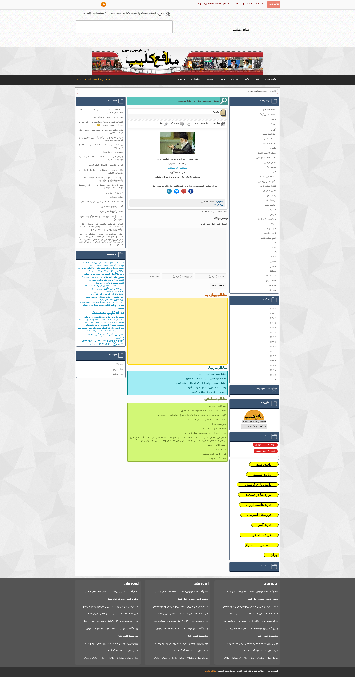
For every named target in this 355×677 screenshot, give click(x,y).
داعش (98, 283)
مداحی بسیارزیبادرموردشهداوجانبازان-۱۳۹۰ (203, 433)
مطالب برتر (271, 280)
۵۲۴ (273, 119)
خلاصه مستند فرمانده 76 (113, 283)
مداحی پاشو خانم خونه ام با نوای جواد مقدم (103, 307)
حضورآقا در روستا (217, 445)
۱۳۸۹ (273, 375)
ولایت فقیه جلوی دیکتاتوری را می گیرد (207, 387)
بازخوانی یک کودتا (116, 271)
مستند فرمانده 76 (116, 320)
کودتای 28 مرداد (116, 338)
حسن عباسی (270, 162)
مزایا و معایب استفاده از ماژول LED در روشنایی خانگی (101, 171)
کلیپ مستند (92, 334)
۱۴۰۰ (273, 327)
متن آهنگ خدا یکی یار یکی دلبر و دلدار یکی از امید (252, 614)
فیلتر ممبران (116, 197)
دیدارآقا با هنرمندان (216, 458)
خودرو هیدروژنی (114, 192)
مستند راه (271, 276)
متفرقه (272, 257)
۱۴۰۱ (273, 323)
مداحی (234, 79)
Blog (273, 124)
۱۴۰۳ (273, 313)
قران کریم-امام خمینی (214, 454)
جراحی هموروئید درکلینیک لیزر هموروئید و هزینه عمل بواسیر (101, 138)
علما (274, 247)
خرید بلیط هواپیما (259, 535)
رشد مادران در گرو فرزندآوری (107, 294)
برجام (122, 274)
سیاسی (181, 79)
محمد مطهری (85, 302)
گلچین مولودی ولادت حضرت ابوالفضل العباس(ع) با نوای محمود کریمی (103, 342)
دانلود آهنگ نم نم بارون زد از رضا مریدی (102, 202)
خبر (257, 79)
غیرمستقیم (173, 168)
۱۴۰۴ (273, 308)
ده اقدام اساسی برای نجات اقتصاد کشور (206, 378)
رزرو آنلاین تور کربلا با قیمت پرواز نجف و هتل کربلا (101, 146)
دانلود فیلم (264, 464)
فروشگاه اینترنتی (259, 515)
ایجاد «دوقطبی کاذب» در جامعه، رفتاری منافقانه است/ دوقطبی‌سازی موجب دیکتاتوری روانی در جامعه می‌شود (101, 227)
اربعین (97, 262)
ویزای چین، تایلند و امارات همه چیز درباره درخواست (251, 643)
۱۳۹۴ (273, 351)
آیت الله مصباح (269, 134)
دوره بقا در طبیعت (258, 495)
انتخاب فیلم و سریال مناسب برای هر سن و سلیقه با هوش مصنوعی (230, 3)
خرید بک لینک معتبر (265, 451)
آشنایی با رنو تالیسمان (112, 206)
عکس (246, 79)
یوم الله (272, 290)
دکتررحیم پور (269, 191)
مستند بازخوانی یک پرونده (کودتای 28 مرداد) (104, 317)
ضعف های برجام (106, 300)
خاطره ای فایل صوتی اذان (91, 277)
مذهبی (222, 79)
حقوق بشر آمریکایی (113, 277)
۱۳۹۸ (273, 337)
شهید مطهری (270, 233)
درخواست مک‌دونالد (93, 286)
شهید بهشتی (270, 228)
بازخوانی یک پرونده (86, 268)
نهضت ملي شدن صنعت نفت (89, 328)
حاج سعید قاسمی (268, 143)
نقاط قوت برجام (117, 328)
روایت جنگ (270, 205)
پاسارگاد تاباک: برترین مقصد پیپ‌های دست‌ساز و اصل (101, 111)
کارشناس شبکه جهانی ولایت (98, 331)
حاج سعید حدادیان (217, 424)
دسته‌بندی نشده (268, 176)
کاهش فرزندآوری (116, 335)
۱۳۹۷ (273, 341)
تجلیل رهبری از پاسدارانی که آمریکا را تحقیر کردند (200, 383)
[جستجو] (224, 101)
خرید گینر (265, 525)
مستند (209, 79)
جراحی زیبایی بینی (94, 274)
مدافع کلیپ (115, 313)
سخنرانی (195, 79)
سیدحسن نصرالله (267, 219)
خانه (274, 91)
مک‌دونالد (90, 325)
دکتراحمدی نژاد (268, 186)
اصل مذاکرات (88, 263)
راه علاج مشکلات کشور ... (113, 291)
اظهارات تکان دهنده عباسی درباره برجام (107, 265)
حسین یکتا (271, 167)
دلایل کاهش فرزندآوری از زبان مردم (108, 289)
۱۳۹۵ (273, 346)
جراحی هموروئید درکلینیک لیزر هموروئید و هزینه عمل (250, 621)
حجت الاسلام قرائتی (266, 157)
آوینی (273, 129)
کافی (274, 252)
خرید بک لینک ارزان (265, 444)
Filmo (119, 364)
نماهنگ (106, 328)
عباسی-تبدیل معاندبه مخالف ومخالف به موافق (203, 410)
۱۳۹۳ (273, 356)
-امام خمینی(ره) (268, 114)
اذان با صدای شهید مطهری (113, 263)
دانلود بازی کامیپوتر (258, 484)
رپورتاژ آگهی (270, 200)
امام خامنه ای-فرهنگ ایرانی (212, 429)
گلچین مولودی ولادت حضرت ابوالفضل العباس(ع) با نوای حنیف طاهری (192, 415)
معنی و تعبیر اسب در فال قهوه (108, 117)
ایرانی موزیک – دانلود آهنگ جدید (106, 165)
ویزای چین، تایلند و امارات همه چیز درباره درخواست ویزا (101, 158)
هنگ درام (118, 369)
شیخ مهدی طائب (268, 238)
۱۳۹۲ (273, 360)
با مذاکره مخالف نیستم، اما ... (95, 271)
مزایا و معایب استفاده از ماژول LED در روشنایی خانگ (251, 658)
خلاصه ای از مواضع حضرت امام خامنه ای (106, 280)
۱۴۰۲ (273, 318)
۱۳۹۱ (273, 365)
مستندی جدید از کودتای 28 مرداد (109, 325)
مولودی (272, 285)
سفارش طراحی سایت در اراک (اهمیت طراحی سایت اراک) (101, 186)
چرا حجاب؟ (220, 449)
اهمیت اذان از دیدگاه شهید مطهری (109, 268)
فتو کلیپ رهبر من (217, 406)
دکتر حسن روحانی (267, 181)
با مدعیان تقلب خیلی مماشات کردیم (208, 392)
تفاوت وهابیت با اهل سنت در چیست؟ (207, 419)
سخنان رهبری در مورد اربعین (211, 374)
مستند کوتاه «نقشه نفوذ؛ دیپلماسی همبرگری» (104, 323)
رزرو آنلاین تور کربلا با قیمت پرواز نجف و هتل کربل (252, 628)
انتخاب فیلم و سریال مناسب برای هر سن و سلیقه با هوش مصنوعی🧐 (101, 124)
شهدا (273, 224)
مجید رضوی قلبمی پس (111, 211)
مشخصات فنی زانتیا (113, 152)
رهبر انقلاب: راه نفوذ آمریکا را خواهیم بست (105, 297)
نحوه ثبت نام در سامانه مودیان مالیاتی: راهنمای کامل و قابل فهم (101, 179)
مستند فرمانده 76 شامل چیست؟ (93, 320)
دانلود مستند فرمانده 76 (113, 286)
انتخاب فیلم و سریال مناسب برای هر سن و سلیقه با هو (250, 606)
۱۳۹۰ (273, 370)
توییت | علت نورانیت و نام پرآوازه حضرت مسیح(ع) (101, 218)
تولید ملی (112, 274)
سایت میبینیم (262, 474)
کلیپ (104, 334)
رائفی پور (271, 195)
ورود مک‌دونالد (118, 331)
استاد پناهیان (269, 139)
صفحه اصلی (271, 79)
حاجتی (273, 148)
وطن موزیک (117, 374)
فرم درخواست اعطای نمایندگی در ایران (107, 302)
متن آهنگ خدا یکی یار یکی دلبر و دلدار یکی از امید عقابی (101, 131)
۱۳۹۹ (273, 332)
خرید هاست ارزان (259, 505)
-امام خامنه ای (262, 91)
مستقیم (183, 168)
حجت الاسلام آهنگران (265, 153)
